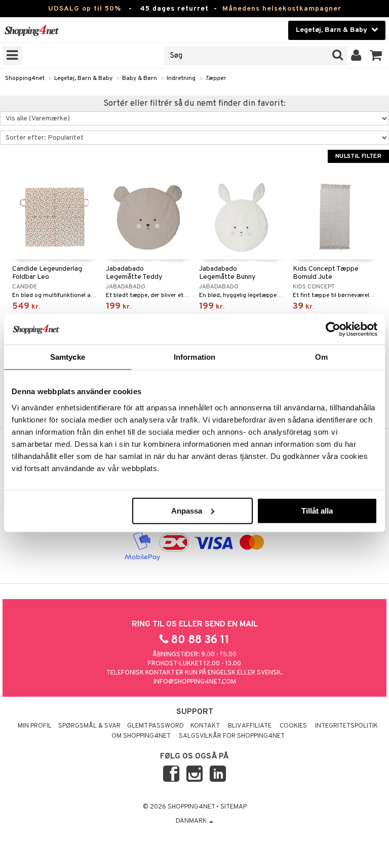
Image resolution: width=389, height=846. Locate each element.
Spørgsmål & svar (89, 726)
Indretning (181, 78)
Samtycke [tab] (67, 357)
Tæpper (215, 78)
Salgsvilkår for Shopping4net (232, 736)
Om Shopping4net (141, 736)
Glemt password (155, 726)
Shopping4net (25, 78)
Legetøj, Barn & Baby (83, 78)
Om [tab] (321, 357)
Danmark (192, 821)
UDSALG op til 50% (84, 9)
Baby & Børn (139, 78)
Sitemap (233, 807)
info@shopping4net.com (194, 682)
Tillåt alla (317, 510)
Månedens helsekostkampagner (281, 9)
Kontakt (205, 726)
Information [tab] (194, 357)
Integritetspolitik (346, 726)
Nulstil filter (358, 156)
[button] (376, 55)
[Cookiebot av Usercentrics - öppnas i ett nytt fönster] (333, 329)
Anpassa (186, 510)
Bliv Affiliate (249, 726)
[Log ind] (356, 55)
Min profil (35, 726)
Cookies (293, 726)
